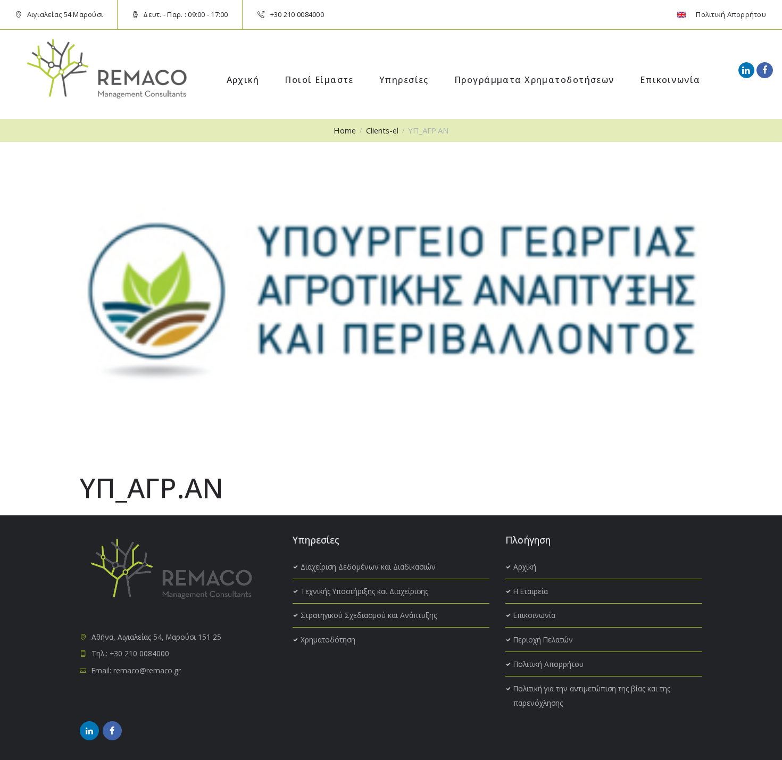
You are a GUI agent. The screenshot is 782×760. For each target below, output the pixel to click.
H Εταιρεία (530, 591)
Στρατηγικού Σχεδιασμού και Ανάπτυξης (369, 615)
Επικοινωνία (534, 615)
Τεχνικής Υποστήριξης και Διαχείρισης (364, 591)
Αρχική (524, 567)
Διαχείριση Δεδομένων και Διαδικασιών (368, 567)
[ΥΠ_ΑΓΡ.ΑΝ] (391, 297)
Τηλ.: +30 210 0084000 (130, 653)
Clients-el (382, 130)
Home (345, 130)
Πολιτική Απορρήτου (548, 664)
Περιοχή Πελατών (543, 639)
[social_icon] (746, 70)
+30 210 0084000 (297, 14)
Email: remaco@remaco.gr (136, 670)
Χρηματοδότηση (328, 639)
